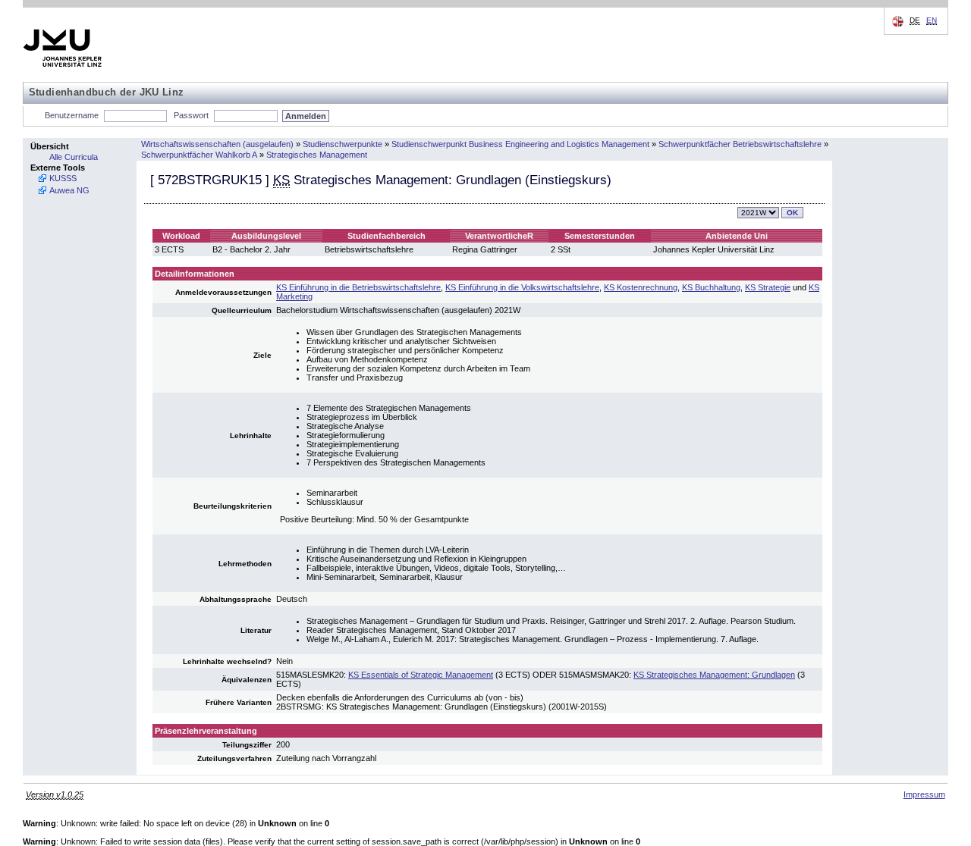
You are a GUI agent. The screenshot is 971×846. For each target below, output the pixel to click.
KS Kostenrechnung (640, 287)
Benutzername (72, 115)
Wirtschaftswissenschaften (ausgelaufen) (217, 144)
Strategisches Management (316, 154)
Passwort (191, 115)
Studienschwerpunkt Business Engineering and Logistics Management (520, 144)
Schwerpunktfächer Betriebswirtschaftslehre (740, 144)
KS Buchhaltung (711, 287)
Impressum (924, 794)
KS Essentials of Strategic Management (420, 674)
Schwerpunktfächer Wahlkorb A (199, 154)
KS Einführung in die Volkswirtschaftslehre (522, 287)
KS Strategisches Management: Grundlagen (714, 674)
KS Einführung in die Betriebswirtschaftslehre (358, 287)
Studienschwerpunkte (342, 144)
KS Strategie (767, 287)
